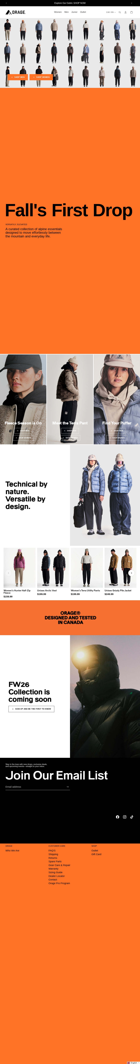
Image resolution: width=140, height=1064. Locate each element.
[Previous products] (8, 573)
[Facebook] (117, 817)
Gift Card (96, 854)
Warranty (53, 868)
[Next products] (131, 573)
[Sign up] (67, 786)
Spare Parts (55, 861)
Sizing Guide (55, 872)
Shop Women (42, 77)
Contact (53, 879)
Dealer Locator (57, 876)
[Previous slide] (6, 3)
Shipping (53, 854)
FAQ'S (52, 850)
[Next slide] (132, 3)
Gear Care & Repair (59, 865)
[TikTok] (132, 817)
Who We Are (12, 850)
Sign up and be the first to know (33, 709)
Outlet (94, 850)
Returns (53, 858)
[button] (133, 1063)
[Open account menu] (125, 12)
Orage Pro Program (59, 883)
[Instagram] (124, 817)
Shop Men (19, 77)
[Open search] (120, 12)
